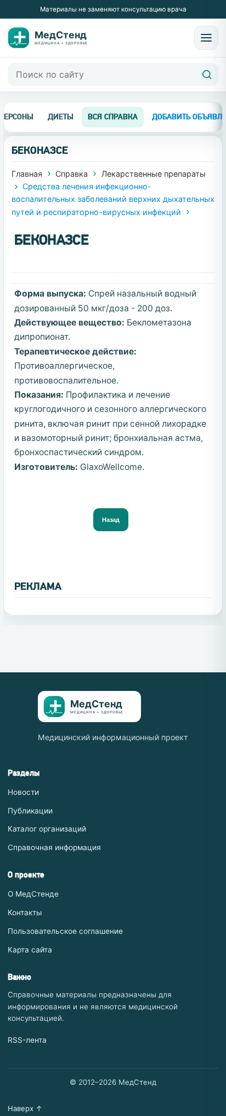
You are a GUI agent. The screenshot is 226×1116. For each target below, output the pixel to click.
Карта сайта (30, 949)
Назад (111, 519)
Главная (27, 173)
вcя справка (113, 116)
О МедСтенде (33, 894)
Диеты (61, 116)
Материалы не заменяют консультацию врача (113, 9)
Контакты (25, 912)
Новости (23, 792)
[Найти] (207, 74)
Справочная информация (54, 847)
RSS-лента (27, 1040)
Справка (71, 173)
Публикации (30, 810)
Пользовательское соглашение (65, 931)
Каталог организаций (47, 828)
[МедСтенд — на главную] (54, 38)
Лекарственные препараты (153, 173)
